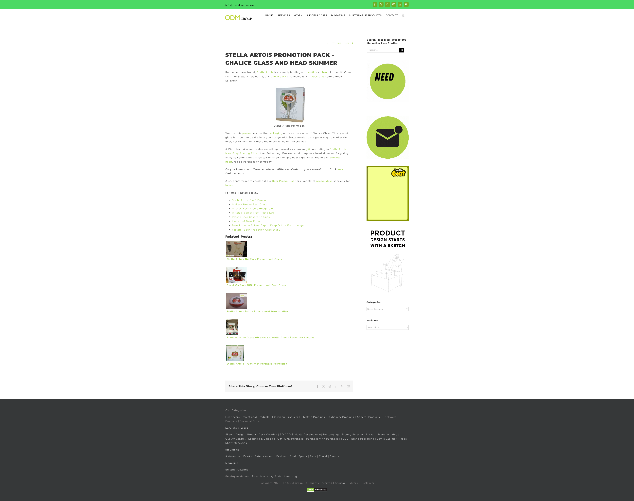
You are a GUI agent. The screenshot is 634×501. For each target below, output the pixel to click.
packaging (275, 133)
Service (335, 456)
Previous (335, 43)
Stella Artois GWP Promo (249, 200)
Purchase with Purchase (322, 438)
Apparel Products (368, 417)
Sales (255, 476)
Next (348, 43)
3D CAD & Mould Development (300, 434)
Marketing (267, 476)
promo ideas (324, 181)
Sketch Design (235, 434)
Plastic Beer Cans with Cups (251, 217)
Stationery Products (341, 417)
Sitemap (340, 483)
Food (292, 456)
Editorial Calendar (237, 469)
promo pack (278, 76)
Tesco (325, 72)
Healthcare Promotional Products (247, 417)
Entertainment (264, 456)
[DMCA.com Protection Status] (317, 489)
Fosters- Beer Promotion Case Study (256, 229)
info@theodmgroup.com (240, 5)
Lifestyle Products (313, 417)
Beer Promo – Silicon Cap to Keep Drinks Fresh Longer (268, 225)
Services (231, 428)
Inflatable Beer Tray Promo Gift (253, 213)
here (340, 169)
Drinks (247, 456)
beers (229, 185)
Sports (303, 456)
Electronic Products (285, 417)
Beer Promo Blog (283, 181)
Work (244, 428)
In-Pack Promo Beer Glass (249, 204)
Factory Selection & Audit (359, 434)
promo (246, 133)
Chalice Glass (317, 76)
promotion (310, 72)
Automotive (233, 456)
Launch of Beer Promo (247, 221)
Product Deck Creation (262, 434)
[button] (403, 15)
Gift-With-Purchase (290, 438)
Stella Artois (265, 72)
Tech (313, 456)
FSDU (345, 438)
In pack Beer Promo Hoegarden (253, 208)
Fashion (281, 456)
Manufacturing (388, 434)
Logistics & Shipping (262, 438)
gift (308, 149)
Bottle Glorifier (386, 438)
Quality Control (235, 438)
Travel (323, 456)
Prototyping (331, 434)
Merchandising (287, 476)
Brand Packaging (362, 438)
